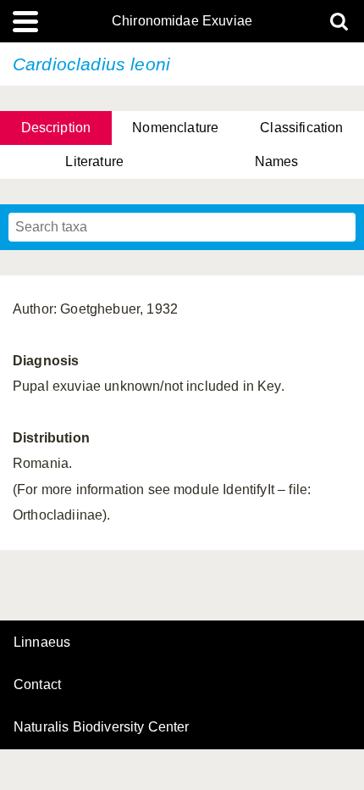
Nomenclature (175, 127)
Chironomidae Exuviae (182, 21)
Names (277, 161)
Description (56, 127)
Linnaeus (42, 642)
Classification (301, 127)
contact (37, 684)
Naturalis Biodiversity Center (102, 727)
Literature (94, 161)
